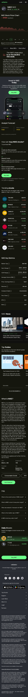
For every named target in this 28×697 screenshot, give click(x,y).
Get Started (8, 482)
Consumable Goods (11, 475)
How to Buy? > (23, 48)
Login (20, 2)
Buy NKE (14, 92)
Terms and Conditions (8, 663)
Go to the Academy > (15, 391)
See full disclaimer (16, 663)
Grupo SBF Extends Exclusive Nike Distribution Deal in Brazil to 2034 (12, 336)
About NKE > (13, 48)
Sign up (2, 42)
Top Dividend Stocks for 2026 (11, 371)
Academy (11, 180)
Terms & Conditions (15, 669)
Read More (5, 385)
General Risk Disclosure (6, 669)
